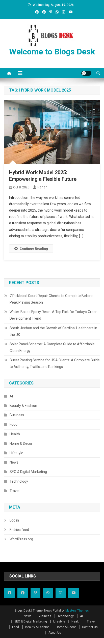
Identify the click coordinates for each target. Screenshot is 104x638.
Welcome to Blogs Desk (52, 51)
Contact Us (90, 627)
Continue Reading (34, 248)
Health (15, 434)
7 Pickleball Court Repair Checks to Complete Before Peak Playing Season (51, 299)
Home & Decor (21, 443)
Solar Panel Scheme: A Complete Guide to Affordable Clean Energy (52, 347)
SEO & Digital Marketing (28, 472)
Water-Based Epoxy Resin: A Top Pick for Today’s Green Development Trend (53, 315)
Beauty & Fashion (23, 406)
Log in (14, 520)
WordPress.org (21, 539)
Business (17, 415)
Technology (19, 481)
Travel (14, 491)
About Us (54, 632)
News (14, 462)
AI (11, 396)
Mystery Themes (77, 610)
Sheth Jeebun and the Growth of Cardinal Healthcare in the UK (53, 331)
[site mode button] (86, 73)
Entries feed (19, 530)
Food (13, 424)
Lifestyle (16, 453)
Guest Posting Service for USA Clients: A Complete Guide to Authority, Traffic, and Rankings (55, 363)
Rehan (42, 187)
